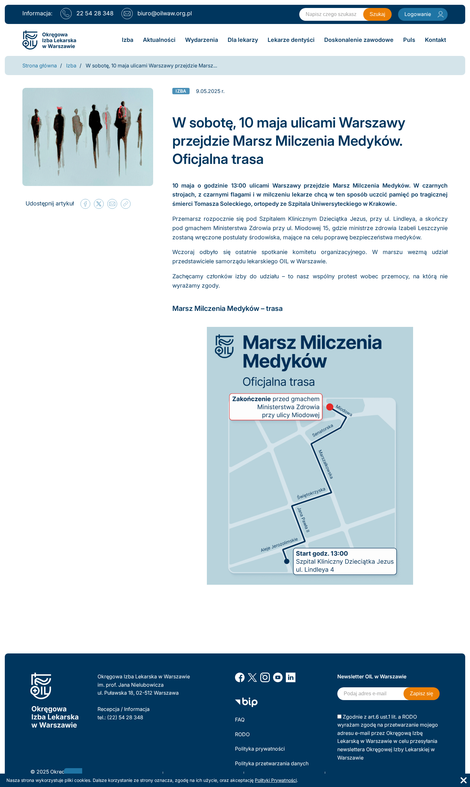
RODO (242, 734)
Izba (71, 65)
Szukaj (377, 14)
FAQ (240, 719)
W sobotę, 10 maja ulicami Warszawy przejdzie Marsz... (151, 65)
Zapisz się (421, 693)
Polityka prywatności (260, 748)
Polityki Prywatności (276, 780)
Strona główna (39, 65)
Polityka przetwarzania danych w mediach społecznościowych (272, 767)
